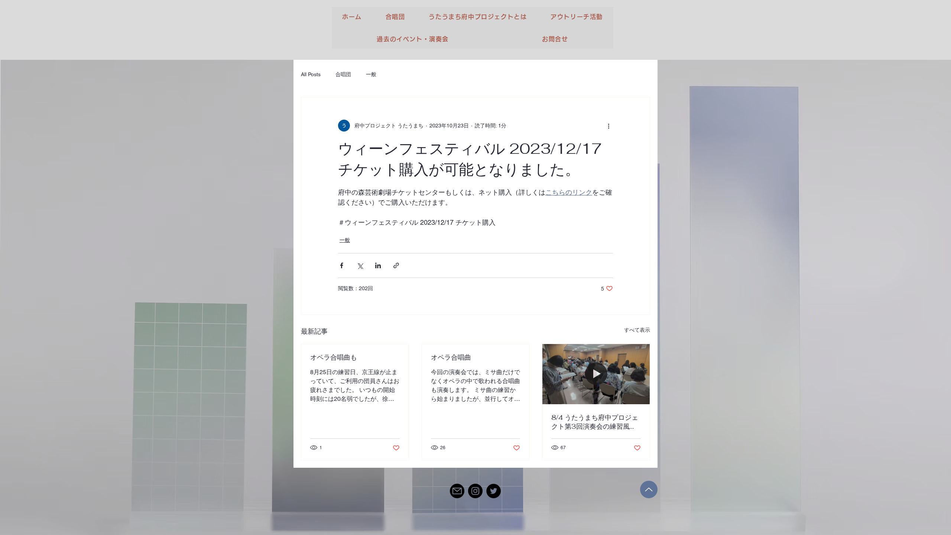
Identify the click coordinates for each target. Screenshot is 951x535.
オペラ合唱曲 (451, 357)
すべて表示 (637, 330)
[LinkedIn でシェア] (378, 265)
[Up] (649, 489)
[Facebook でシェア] (341, 265)
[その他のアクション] (608, 125)
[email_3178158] (457, 491)
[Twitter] (493, 491)
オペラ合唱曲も (333, 357)
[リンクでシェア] (396, 265)
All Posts (311, 74)
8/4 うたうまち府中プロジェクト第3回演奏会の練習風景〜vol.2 (594, 422)
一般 (371, 74)
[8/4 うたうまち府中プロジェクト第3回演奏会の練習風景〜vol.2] (596, 374)
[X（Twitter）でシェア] (359, 265)
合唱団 (343, 74)
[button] (395, 16)
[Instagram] (475, 491)
